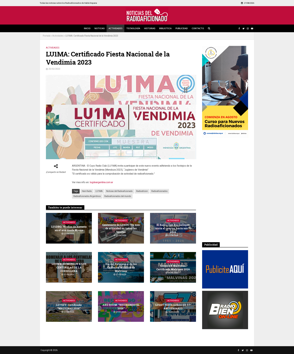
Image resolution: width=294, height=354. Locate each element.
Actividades (115, 28)
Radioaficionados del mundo (117, 196)
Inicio (87, 28)
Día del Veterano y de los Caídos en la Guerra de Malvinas (121, 267)
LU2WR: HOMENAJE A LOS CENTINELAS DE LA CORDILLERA (69, 267)
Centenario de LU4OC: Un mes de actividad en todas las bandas (121, 228)
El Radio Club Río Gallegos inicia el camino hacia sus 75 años (173, 228)
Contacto (198, 28)
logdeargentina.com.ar (101, 182)
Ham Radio (87, 191)
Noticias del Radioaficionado (119, 191)
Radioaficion (142, 191)
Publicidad (181, 28)
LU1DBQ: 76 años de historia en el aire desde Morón (69, 228)
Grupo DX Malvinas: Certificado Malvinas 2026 (173, 267)
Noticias (99, 28)
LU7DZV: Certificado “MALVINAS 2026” (69, 306)
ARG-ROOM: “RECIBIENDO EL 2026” (120, 306)
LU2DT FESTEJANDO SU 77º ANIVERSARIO (173, 306)
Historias (149, 28)
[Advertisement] (225, 190)
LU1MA (99, 191)
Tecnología (133, 28)
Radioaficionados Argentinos (87, 196)
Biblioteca (165, 28)
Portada (46, 35)
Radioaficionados (159, 191)
